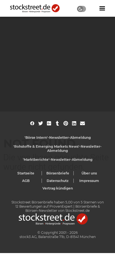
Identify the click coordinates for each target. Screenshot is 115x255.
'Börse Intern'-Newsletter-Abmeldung (58, 137)
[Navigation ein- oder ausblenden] (102, 8)
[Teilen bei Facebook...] (32, 123)
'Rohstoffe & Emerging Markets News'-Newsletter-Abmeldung (57, 148)
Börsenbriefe (57, 173)
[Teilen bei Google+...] (49, 123)
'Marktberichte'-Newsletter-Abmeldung (57, 159)
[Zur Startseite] (38, 8)
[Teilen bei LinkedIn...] (74, 123)
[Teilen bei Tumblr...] (57, 123)
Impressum (89, 181)
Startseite (25, 173)
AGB (26, 181)
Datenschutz (58, 181)
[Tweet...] (40, 123)
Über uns (89, 173)
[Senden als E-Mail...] (82, 123)
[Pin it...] (65, 123)
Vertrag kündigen (57, 188)
